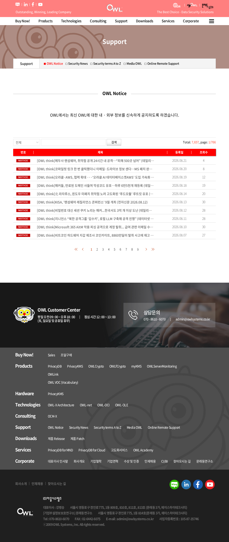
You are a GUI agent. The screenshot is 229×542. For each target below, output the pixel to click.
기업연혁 (112, 461)
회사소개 (21, 483)
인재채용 (150, 461)
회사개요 (79, 461)
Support (121, 20)
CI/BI (164, 461)
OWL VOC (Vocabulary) (63, 382)
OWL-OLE (121, 405)
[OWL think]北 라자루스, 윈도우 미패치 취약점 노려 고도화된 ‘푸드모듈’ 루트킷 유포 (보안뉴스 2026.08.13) (95, 194)
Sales (51, 355)
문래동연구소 (204, 461)
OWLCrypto (96, 366)
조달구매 (66, 355)
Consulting (98, 20)
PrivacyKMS (75, 366)
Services (168, 20)
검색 (114, 142)
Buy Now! (22, 20)
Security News (78, 427)
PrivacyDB (55, 366)
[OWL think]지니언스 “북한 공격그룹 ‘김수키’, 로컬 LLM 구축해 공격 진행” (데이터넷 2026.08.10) (95, 219)
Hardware (24, 393)
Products (45, 20)
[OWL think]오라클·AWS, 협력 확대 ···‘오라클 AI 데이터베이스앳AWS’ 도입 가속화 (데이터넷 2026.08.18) (95, 177)
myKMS (136, 366)
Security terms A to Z (107, 427)
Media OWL (134, 427)
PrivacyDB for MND (60, 450)
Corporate (191, 20)
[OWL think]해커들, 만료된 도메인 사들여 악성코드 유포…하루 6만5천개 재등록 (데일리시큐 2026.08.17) (95, 185)
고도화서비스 (119, 450)
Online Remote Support (164, 427)
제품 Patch (77, 438)
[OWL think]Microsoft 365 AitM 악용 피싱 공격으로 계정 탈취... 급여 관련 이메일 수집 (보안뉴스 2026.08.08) (95, 227)
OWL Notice (56, 427)
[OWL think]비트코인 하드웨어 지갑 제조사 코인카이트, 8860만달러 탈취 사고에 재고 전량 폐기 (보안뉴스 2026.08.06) (95, 235)
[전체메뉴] (212, 21)
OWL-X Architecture (61, 405)
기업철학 (96, 461)
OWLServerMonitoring (162, 366)
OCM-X (52, 416)
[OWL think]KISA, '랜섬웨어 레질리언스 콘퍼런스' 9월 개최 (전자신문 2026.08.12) (92, 202)
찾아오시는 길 (182, 461)
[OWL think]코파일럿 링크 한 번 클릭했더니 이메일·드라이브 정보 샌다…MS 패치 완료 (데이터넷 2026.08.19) (95, 169)
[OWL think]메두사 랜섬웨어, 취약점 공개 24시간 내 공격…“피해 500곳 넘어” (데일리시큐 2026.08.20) (95, 160)
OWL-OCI (103, 405)
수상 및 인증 (131, 461)
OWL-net (86, 405)
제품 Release (56, 438)
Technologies (71, 20)
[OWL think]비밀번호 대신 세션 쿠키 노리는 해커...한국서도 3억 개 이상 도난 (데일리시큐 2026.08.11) (95, 210)
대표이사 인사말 (58, 461)
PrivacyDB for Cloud (91, 450)
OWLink (53, 374)
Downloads (144, 20)
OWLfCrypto (117, 366)
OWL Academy (143, 450)
